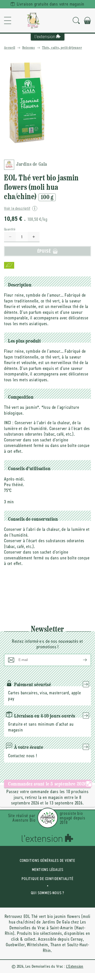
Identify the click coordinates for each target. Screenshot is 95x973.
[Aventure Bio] (47, 818)
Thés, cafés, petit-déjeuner (62, 48)
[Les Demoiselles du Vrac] (33, 20)
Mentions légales (47, 869)
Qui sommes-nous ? (47, 892)
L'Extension (74, 966)
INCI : (8, 423)
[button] (7, 20)
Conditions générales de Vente (47, 860)
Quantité (9, 229)
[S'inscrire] (81, 660)
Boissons (28, 48)
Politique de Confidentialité (47, 878)
